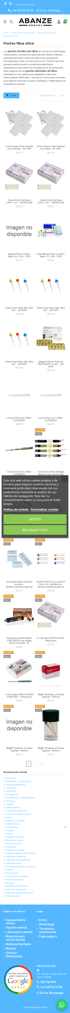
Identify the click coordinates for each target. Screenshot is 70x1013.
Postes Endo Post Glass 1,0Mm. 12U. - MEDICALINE (19, 201)
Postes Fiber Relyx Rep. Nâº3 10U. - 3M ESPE (19, 362)
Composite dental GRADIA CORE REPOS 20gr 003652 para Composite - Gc (19, 640)
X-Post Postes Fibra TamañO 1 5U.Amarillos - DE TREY (19, 147)
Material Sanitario (18, 944)
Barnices (10, 801)
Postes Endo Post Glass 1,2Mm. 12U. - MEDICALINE (51, 201)
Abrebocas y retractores (18, 781)
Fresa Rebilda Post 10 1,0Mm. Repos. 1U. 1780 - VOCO (51, 255)
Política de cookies (16, 509)
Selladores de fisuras (17, 886)
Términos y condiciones (47, 930)
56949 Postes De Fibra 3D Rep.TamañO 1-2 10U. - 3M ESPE (51, 364)
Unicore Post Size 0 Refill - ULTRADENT (19, 419)
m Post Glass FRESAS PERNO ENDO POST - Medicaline (19, 695)
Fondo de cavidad (15, 850)
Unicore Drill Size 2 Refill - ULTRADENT (19, 473)
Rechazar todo (35, 530)
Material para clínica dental (15, 938)
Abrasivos (11, 778)
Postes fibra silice (15, 879)
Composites (12, 827)
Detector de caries (15, 836)
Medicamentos (14, 863)
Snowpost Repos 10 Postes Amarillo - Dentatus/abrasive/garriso (19, 584)
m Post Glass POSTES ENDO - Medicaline (51, 639)
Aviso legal (46, 924)
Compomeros (13, 823)
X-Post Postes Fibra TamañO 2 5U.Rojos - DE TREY (51, 147)
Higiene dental (16, 927)
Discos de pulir (13, 843)
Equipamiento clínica (16, 921)
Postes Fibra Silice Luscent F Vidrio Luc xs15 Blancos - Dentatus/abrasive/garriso (51, 584)
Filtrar (13, 95)
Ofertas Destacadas (14, 954)
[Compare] (16, 142)
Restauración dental (15, 772)
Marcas (11, 948)
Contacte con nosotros (25, 5)
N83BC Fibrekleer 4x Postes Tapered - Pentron (51, 749)
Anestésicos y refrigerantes (20, 797)
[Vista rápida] (21, 142)
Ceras (9, 817)
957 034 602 (48, 981)
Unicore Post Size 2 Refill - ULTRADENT (51, 419)
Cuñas (9, 833)
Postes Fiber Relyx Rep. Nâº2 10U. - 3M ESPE (51, 309)
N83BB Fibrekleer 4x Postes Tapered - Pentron (19, 749)
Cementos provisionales (18, 814)
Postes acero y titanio (17, 876)
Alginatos (11, 791)
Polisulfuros (12, 873)
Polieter (10, 869)
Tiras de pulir (13, 896)
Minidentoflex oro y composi (20, 866)
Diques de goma (14, 840)
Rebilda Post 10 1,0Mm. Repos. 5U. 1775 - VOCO (19, 255)
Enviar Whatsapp (49, 10)
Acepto (35, 519)
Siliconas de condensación (19, 892)
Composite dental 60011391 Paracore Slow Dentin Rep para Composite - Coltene (51, 474)
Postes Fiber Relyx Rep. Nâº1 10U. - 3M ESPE (19, 309)
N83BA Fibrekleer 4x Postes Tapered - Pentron (51, 695)
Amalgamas (12, 794)
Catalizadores (13, 807)
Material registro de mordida (20, 853)
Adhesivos (11, 788)
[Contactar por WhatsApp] (61, 1004)
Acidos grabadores (15, 784)
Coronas (10, 830)
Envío (43, 920)
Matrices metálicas (16, 856)
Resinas (10, 883)
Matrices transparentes (18, 860)
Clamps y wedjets (15, 820)
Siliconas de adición (16, 889)
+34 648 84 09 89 (22, 10)
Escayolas (11, 846)
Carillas (9, 804)
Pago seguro (48, 936)
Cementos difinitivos (16, 810)
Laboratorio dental (19, 932)
